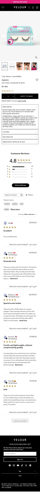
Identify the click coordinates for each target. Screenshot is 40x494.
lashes (6, 209)
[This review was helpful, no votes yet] (30, 245)
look (21, 204)
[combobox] (27, 214)
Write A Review (20, 185)
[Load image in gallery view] (5, 66)
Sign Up (20, 459)
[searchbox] (12, 195)
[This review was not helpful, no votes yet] (34, 245)
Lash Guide (21, 101)
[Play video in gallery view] (34, 66)
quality (14, 204)
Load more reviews (20, 421)
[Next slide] (36, 36)
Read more (14, 278)
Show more (15, 209)
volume (7, 204)
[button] (7, 7)
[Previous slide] (3, 36)
